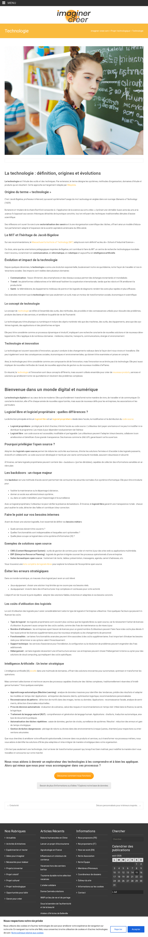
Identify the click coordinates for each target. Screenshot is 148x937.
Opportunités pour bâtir (17, 893)
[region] (74, 927)
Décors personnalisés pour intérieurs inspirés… (118, 805)
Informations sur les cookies (91, 886)
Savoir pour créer (14, 899)
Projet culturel (12, 880)
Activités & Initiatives (16, 844)
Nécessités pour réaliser (17, 862)
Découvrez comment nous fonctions (74, 776)
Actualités (11, 838)
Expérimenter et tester (17, 850)
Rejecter (118, 929)
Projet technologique (120, 31)
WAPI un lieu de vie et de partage (55, 897)
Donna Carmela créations (52, 891)
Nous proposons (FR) (87, 838)
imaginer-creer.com (99, 31)
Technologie (137, 31)
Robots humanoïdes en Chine (53, 838)
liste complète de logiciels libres (37, 564)
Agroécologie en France (51, 850)
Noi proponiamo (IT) (87, 844)
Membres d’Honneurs (88, 868)
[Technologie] (74, 100)
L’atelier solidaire (48, 885)
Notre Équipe (84, 862)
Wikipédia (71, 185)
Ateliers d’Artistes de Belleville (54, 913)
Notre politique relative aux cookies (27, 933)
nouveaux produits (121, 372)
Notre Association (86, 856)
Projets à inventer (14, 868)
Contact (82, 893)
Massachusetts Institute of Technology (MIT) (53, 242)
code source (128, 419)
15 (136, 872)
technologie (23, 311)
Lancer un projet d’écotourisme (54, 844)
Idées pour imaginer (15, 856)
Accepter (136, 929)
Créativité (13, 805)
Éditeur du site (84, 880)
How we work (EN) (86, 850)
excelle (33, 671)
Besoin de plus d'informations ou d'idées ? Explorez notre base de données (74, 785)
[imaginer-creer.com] (74, 14)
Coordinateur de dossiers (89, 874)
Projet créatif (12, 874)
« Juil (114, 892)
